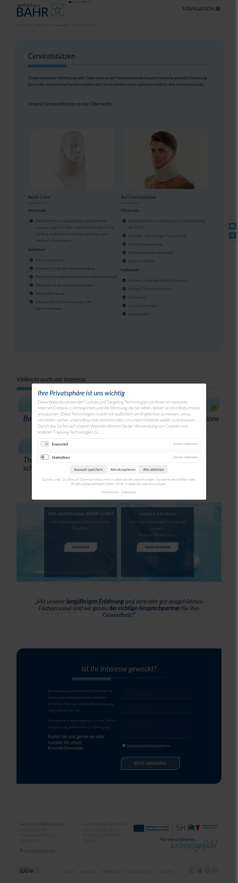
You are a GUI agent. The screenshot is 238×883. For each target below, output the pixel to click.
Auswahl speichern (88, 469)
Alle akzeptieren (123, 469)
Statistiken (61, 457)
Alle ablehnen (153, 469)
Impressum (129, 492)
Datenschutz (110, 492)
